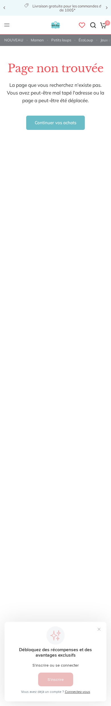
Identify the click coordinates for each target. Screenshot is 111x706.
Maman (37, 40)
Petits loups (61, 40)
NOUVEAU (13, 40)
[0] (102, 25)
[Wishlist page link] (82, 25)
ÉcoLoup (86, 40)
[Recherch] (93, 25)
